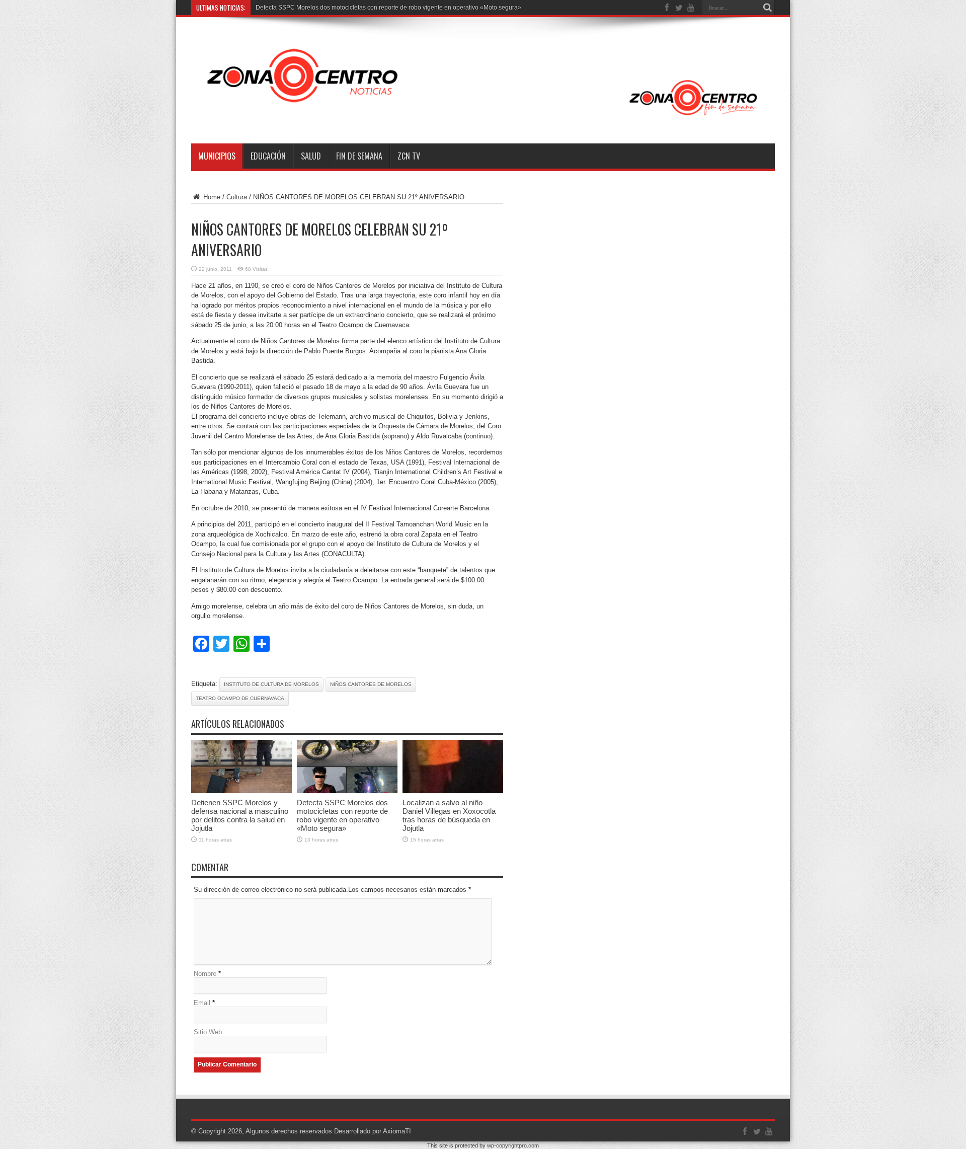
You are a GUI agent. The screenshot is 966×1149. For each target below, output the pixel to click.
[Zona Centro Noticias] (483, 118)
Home (210, 197)
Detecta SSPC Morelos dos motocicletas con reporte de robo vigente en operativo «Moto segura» (388, 7)
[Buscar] (767, 7)
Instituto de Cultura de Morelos (271, 684)
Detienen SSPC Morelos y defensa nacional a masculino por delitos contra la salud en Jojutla (239, 815)
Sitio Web (208, 1032)
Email (202, 1003)
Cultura (236, 197)
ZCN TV (408, 156)
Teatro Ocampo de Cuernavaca (240, 698)
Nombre (205, 973)
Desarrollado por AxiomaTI (372, 1131)
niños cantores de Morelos (371, 684)
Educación (268, 156)
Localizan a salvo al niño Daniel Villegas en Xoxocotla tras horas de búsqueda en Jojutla (449, 815)
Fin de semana (359, 156)
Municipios (216, 156)
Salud (311, 156)
